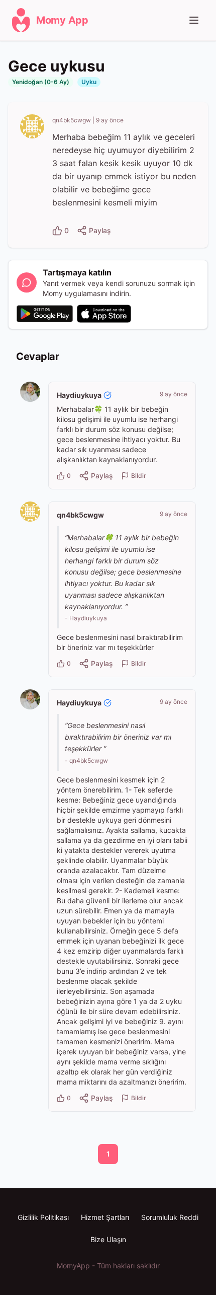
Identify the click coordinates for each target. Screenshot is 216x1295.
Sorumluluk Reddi (169, 1217)
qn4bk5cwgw (71, 120)
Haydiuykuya (79, 395)
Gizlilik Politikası (43, 1217)
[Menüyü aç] (194, 20)
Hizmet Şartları (105, 1217)
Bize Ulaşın (108, 1239)
